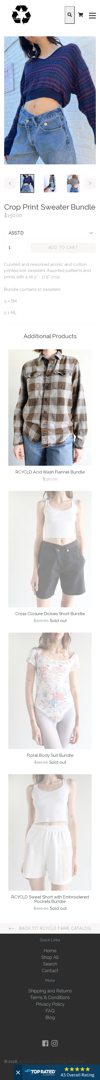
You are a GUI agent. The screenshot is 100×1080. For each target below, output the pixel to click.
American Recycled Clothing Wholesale (52, 1061)
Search (50, 964)
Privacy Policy (50, 1004)
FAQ (50, 1010)
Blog (50, 1017)
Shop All (50, 957)
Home (50, 950)
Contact (50, 970)
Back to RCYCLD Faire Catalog (54, 928)
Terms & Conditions (50, 997)
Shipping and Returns (50, 991)
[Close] (18, 1072)
